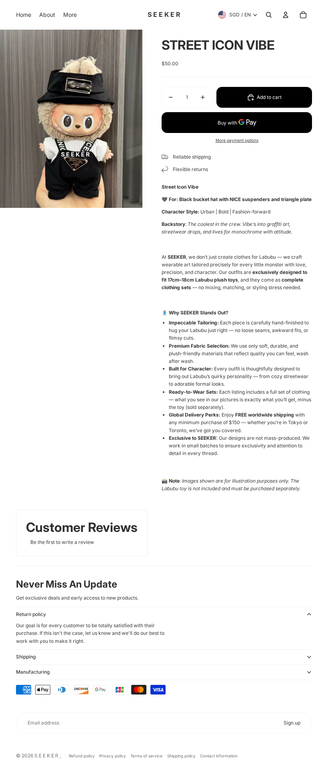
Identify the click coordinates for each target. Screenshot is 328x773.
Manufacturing (33, 672)
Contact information (219, 755)
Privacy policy (112, 755)
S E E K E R (47, 756)
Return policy (31, 614)
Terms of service (146, 755)
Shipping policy (181, 755)
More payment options (237, 140)
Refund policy (82, 755)
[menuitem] (23, 15)
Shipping (26, 657)
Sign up (292, 723)
